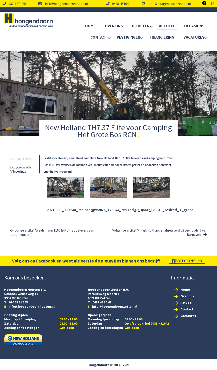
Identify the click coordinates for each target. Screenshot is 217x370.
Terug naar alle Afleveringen (21, 169)
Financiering (162, 37)
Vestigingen (128, 37)
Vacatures (194, 37)
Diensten (141, 25)
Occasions (194, 25)
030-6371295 (17, 3)
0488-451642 (121, 3)
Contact (98, 37)
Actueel (167, 25)
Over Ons (114, 25)
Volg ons (186, 260)
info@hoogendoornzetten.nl (169, 3)
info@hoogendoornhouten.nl (66, 3)
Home (90, 25)
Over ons (187, 296)
